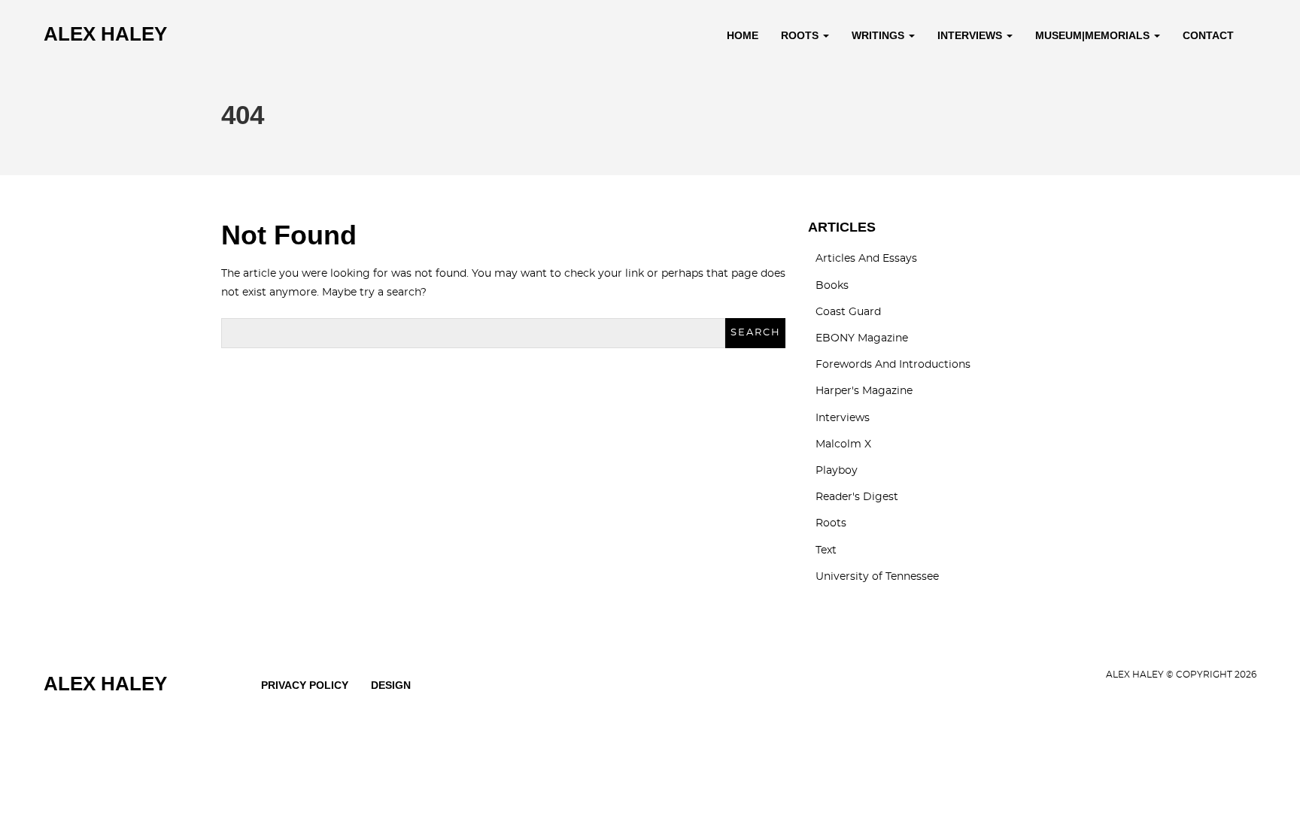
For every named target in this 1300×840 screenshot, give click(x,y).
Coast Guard (848, 312)
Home (742, 35)
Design (391, 685)
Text (826, 550)
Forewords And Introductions (893, 364)
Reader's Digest (857, 497)
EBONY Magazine (862, 338)
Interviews (971, 35)
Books (832, 286)
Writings (879, 35)
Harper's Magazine (864, 391)
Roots (801, 35)
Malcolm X (843, 444)
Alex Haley (105, 34)
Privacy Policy (304, 685)
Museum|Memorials (1094, 35)
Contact (1208, 35)
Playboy (837, 470)
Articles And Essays (866, 258)
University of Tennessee (877, 577)
